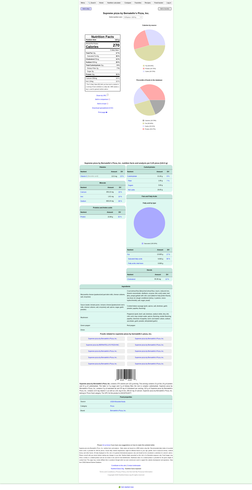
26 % (120, 201)
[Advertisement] (126, 147)
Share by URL (101, 95)
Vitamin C (84, 176)
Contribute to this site (118, 465)
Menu (83, 3)
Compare (128, 3)
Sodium (83, 201)
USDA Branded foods (117, 401)
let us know (106, 445)
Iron (82, 196)
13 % (122, 176)
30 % (168, 259)
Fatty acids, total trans (135, 263)
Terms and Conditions (107, 472)
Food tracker (158, 3)
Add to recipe (101, 104)
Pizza (112, 406)
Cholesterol (131, 279)
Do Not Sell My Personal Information (139, 472)
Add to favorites (164, 9)
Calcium (83, 192)
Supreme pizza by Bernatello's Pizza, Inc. (102, 338)
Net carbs (131, 190)
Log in (169, 3)
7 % (168, 181)
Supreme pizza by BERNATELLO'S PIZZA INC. (102, 345)
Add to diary (86, 9)
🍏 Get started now (126, 487)
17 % (168, 254)
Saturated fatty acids (135, 259)
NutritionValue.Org (117, 468)
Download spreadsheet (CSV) (102, 108)
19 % (120, 192)
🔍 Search (92, 3)
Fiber (130, 181)
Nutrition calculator (113, 3)
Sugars (130, 185)
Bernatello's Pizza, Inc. (118, 410)
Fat (128, 254)
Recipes (148, 3)
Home (101, 3)
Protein (83, 217)
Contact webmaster (134, 465)
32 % (120, 217)
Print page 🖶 (102, 112)
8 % (168, 176)
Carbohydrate (132, 176)
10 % (120, 196)
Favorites (138, 3)
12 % (167, 279)
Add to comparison (101, 99)
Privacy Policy (121, 472)
